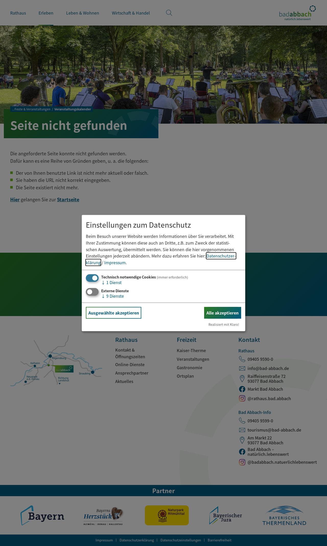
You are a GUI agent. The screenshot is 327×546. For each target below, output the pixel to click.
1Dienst (111, 283)
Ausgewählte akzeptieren (113, 313)
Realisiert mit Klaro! (223, 324)
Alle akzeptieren (222, 313)
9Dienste (112, 296)
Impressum (115, 262)
